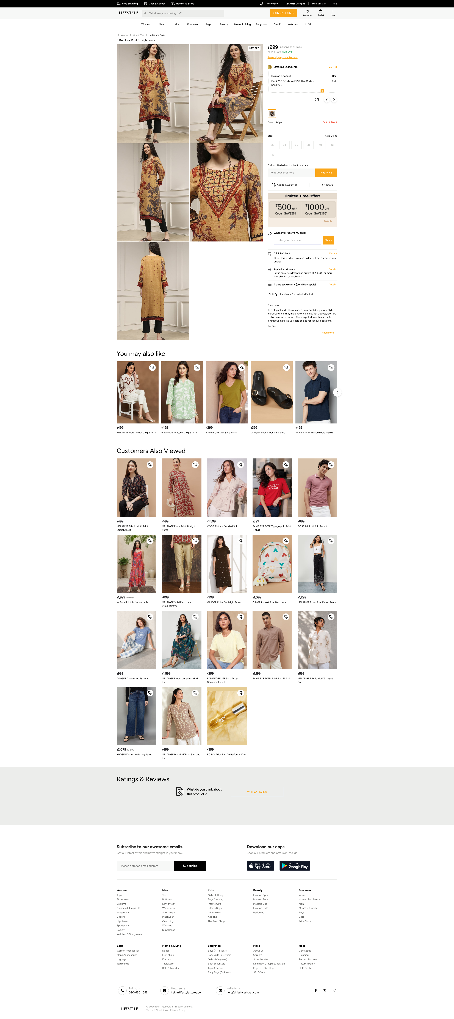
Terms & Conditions (157, 1010)
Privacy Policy (177, 1010)
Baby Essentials (216, 963)
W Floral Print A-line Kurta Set (133, 602)
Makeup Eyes (260, 895)
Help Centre (305, 968)
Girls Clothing (215, 895)
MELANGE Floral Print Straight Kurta (178, 528)
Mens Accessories (127, 954)
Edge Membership (263, 968)
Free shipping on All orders (283, 57)
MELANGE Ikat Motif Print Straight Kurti (181, 756)
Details (328, 221)
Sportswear (123, 925)
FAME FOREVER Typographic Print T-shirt (272, 528)
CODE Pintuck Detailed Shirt (223, 526)
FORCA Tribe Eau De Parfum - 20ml (226, 754)
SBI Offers (259, 972)
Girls (301, 916)
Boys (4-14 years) (218, 950)
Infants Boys (215, 908)
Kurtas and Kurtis (157, 35)
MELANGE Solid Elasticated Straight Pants (177, 604)
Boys (301, 912)
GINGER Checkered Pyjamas (133, 678)
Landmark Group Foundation (269, 963)
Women (125, 35)
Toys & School (215, 968)
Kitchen (166, 959)
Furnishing (168, 954)
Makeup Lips (260, 903)
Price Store (305, 921)
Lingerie (121, 916)
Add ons (212, 916)
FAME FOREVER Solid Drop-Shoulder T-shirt (223, 680)
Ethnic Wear (139, 35)
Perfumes (258, 912)
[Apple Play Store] (260, 866)
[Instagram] (334, 990)
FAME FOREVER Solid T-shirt (222, 432)
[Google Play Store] (294, 866)
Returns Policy (307, 963)
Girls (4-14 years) (217, 959)
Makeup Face (260, 899)
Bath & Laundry (170, 968)
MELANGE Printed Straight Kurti (179, 432)
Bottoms (121, 903)
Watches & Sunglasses (129, 934)
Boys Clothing (215, 899)
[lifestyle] (128, 13)
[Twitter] (325, 990)
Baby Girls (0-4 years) (220, 954)
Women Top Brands (309, 899)
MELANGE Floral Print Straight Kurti (136, 432)
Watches (167, 925)
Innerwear (168, 916)
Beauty (120, 929)
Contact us (305, 950)
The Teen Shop (216, 921)
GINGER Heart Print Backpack (269, 602)
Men (301, 903)
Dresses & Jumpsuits (128, 908)
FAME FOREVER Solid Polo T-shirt (314, 432)
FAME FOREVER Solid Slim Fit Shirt (272, 678)
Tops (119, 895)
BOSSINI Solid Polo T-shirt (312, 526)
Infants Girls (214, 903)
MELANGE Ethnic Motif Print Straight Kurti (132, 528)
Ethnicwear (123, 899)
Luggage (121, 959)
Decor (165, 950)
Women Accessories (128, 950)
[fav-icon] (307, 12)
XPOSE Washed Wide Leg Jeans (134, 754)
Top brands (123, 963)
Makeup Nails (260, 908)
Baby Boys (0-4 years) (220, 972)
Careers (257, 954)
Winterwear (123, 912)
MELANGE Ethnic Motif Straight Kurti (315, 680)
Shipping (304, 954)
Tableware (168, 963)
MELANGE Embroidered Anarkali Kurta (180, 680)
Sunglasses (168, 929)
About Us (258, 950)
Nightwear (122, 921)
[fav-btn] (152, 367)
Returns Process (308, 959)
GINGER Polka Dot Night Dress (224, 602)
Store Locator (260, 959)
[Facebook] (315, 990)
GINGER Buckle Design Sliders (268, 432)
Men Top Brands (308, 908)
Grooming (167, 921)
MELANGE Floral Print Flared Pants (317, 602)
